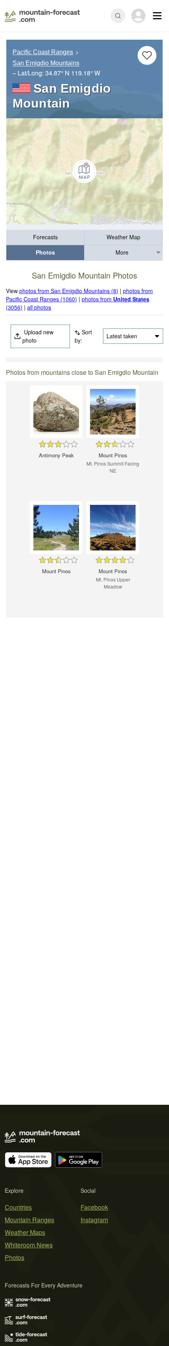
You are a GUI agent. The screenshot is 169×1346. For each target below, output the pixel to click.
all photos (39, 307)
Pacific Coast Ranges (43, 52)
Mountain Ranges (29, 1219)
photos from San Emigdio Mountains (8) (68, 291)
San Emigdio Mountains (46, 63)
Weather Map (123, 237)
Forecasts (45, 237)
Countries (18, 1207)
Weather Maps (25, 1232)
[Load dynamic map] (84, 171)
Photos (45, 252)
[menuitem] (45, 237)
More (122, 252)
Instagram (94, 1219)
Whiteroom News (29, 1244)
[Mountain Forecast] (42, 15)
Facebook (94, 1207)
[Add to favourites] (147, 55)
